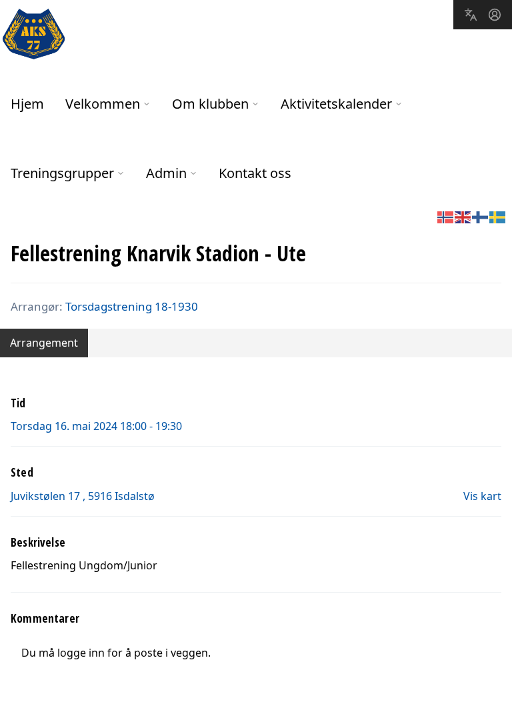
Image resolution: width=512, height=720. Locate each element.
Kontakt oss (255, 173)
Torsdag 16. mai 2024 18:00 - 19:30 (96, 426)
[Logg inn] (495, 15)
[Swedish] (498, 216)
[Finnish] (480, 216)
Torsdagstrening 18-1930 (131, 306)
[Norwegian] (446, 216)
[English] (463, 216)
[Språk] (471, 15)
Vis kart (482, 496)
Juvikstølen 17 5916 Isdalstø (83, 496)
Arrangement (44, 342)
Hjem (27, 104)
